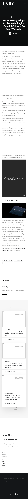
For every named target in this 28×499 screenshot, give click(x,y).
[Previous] (7, 423)
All (16, 314)
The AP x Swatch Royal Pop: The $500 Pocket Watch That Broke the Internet (14, 365)
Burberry (5, 260)
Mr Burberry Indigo (17, 262)
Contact (4, 467)
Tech (3, 460)
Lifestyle (4, 454)
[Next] (16, 407)
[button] (25, 4)
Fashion (23, 17)
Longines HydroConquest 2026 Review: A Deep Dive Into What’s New (14, 333)
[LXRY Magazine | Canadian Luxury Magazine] (8, 4)
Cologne (11, 260)
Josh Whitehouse (7, 262)
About (3, 465)
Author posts (5, 294)
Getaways (4, 456)
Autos (3, 451)
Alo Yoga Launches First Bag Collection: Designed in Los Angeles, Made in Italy (12, 397)
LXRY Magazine (15, 33)
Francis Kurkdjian (18, 260)
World (3, 463)
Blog (3, 461)
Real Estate (4, 458)
